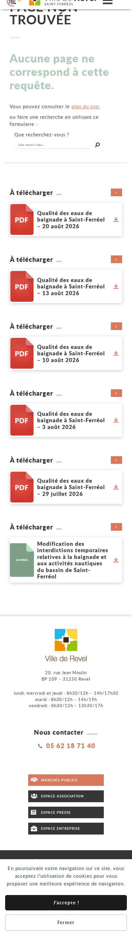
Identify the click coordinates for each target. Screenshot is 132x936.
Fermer (66, 922)
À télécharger (31, 192)
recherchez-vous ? (42, 134)
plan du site (85, 106)
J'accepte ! (66, 902)
